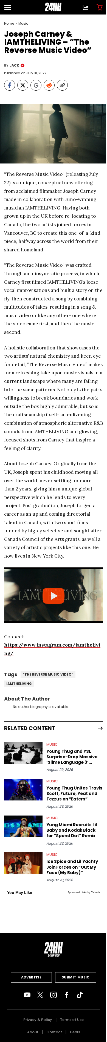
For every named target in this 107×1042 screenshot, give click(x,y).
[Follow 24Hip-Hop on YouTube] (27, 995)
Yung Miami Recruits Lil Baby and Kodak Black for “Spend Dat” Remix (71, 830)
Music (23, 23)
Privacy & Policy (37, 1019)
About (32, 1032)
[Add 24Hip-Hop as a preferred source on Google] (35, 85)
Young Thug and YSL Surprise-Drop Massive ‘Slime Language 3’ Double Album (71, 757)
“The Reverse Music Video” (48, 674)
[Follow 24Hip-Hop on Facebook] (66, 995)
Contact (54, 1032)
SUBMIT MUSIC (76, 977)
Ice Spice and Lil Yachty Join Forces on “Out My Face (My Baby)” (72, 867)
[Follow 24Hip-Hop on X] (40, 995)
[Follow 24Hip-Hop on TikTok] (80, 995)
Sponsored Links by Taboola (84, 892)
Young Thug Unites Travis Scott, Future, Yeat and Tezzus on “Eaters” (74, 793)
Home (9, 23)
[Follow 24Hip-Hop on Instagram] (53, 995)
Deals (75, 1032)
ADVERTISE (31, 977)
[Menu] (9, 7)
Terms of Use (72, 1019)
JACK (14, 65)
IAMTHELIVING (19, 683)
